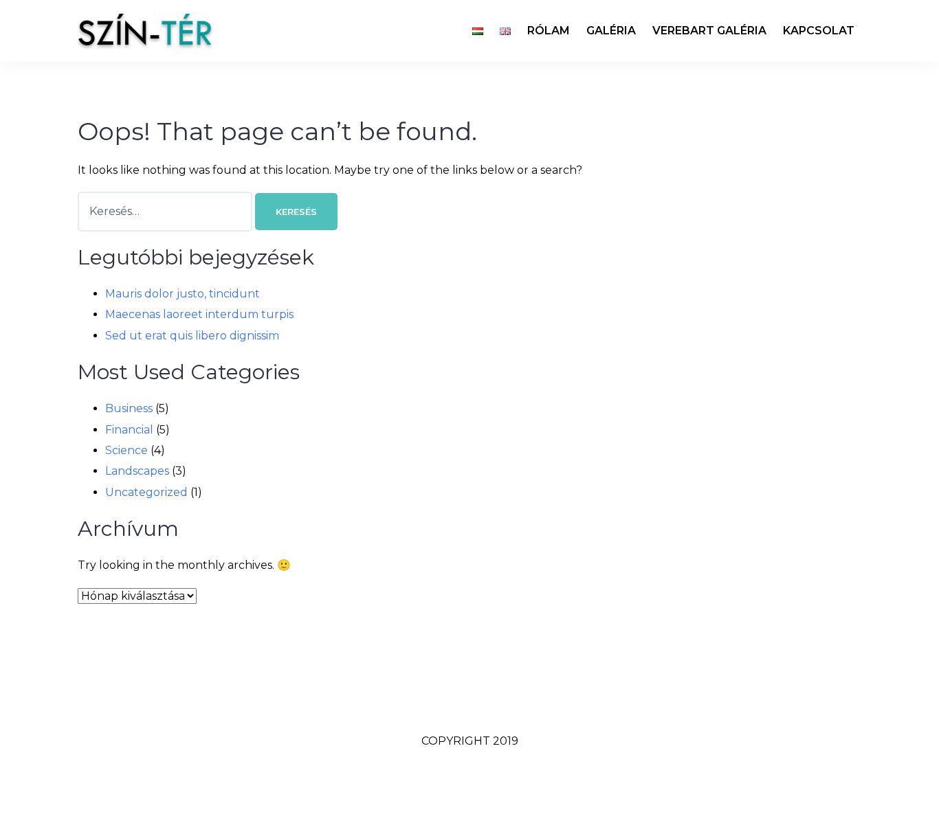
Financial (129, 429)
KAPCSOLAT (818, 30)
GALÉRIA (611, 30)
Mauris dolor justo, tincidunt (182, 293)
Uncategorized (146, 492)
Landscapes (137, 470)
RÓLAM (548, 30)
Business (129, 408)
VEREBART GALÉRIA (709, 30)
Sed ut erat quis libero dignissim (192, 335)
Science (126, 450)
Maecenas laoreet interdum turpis (199, 314)
